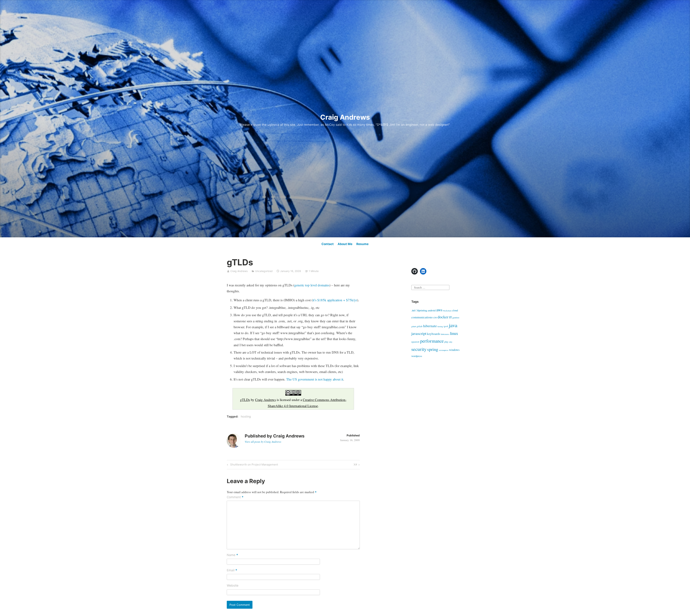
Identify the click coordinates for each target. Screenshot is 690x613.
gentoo (455, 317)
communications (422, 317)
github (413, 326)
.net (413, 310)
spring (432, 349)
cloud (455, 310)
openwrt (415, 341)
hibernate (430, 325)
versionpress (443, 350)
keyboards (433, 333)
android (432, 310)
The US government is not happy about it (314, 379)
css (435, 317)
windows (454, 350)
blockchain (447, 310)
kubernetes (445, 334)
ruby (450, 342)
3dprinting (421, 310)
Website (232, 585)
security (418, 349)
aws (439, 310)
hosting (246, 416)
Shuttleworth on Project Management (253, 465)
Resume (362, 244)
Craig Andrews (345, 117)
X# (356, 465)
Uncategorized (264, 271)
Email (232, 570)
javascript (418, 333)
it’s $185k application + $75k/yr (335, 300)
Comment (235, 497)
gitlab (419, 326)
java (453, 325)
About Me (345, 244)
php (446, 341)
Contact (327, 244)
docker (443, 316)
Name (232, 555)
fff (450, 317)
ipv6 (446, 326)
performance (432, 341)
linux (454, 333)
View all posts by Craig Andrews (263, 441)
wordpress (416, 356)
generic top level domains (311, 285)
